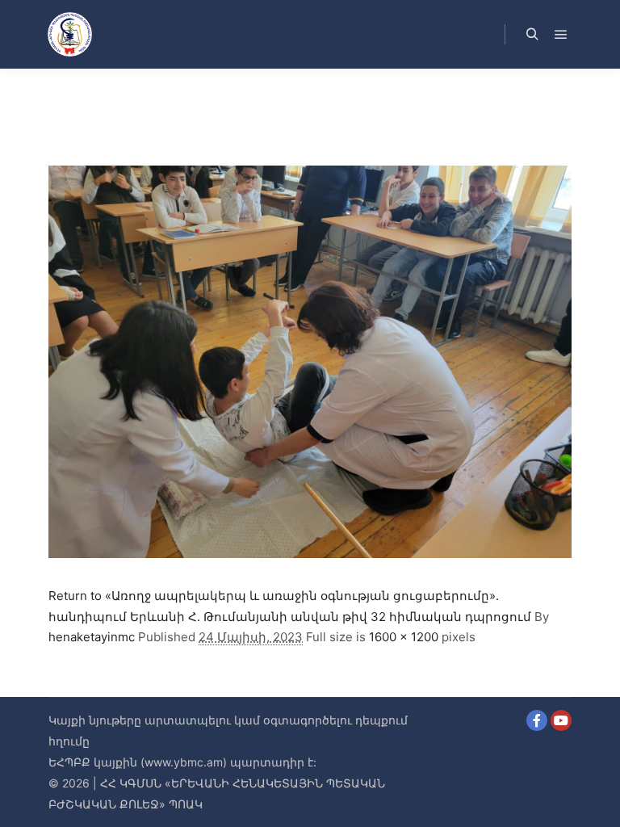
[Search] (532, 34)
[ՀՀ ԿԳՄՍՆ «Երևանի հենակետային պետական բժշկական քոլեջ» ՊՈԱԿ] (69, 34)
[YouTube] (561, 720)
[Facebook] (536, 720)
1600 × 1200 (403, 636)
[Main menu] (561, 34)
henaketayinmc (91, 636)
